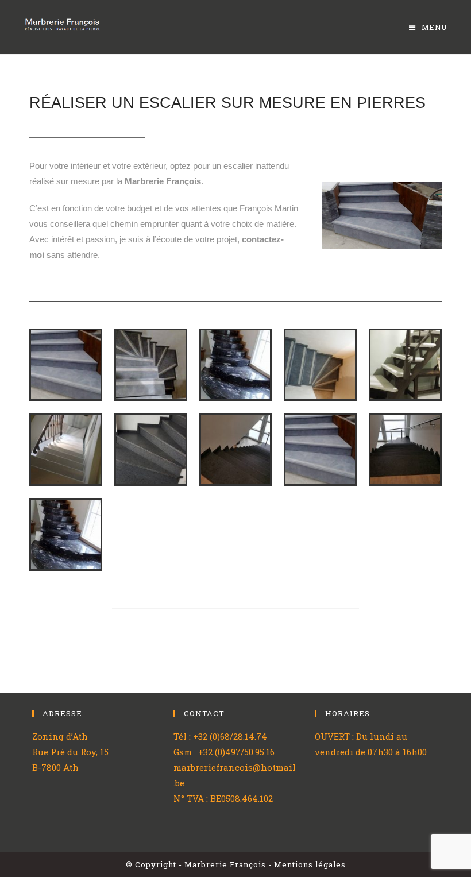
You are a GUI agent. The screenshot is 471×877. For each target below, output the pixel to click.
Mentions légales (310, 864)
